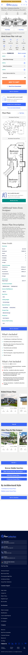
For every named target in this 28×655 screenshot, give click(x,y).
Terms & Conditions (3, 648)
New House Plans (5, 573)
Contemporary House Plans (13, 8)
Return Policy (4, 596)
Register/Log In (4, 598)
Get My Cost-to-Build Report (14, 104)
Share (25, 13)
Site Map (24, 648)
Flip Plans (22, 113)
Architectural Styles (5, 579)
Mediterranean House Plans (8, 491)
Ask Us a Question (14, 91)
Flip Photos (21, 29)
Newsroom (3, 638)
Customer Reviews (5, 635)
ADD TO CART (14, 82)
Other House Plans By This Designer (13, 471)
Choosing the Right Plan (6, 576)
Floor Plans (7, 29)
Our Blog (3, 640)
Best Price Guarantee (6, 632)
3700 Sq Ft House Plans (13, 475)
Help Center (4, 590)
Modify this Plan (14, 200)
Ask (17, 13)
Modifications (4, 612)
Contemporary (14, 286)
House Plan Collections (6, 581)
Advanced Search (5, 570)
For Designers (4, 618)
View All (13, 462)
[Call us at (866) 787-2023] (26, 1)
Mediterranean (6, 286)
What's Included (4, 610)
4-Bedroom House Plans (13, 479)
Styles (5, 8)
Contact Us (3, 593)
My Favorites (4, 601)
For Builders (3, 621)
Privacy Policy (11, 648)
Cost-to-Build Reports (6, 615)
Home (2, 8)
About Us (3, 629)
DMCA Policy (18, 648)
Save (6, 13)
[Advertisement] (14, 516)
